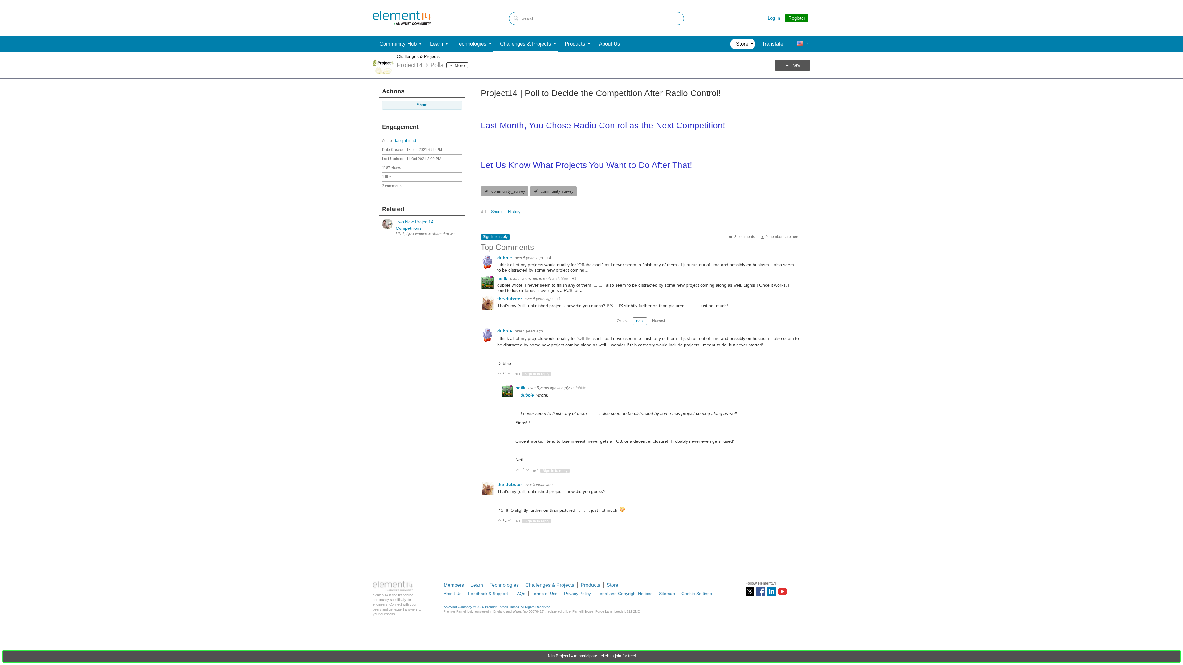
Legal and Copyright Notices (624, 593)
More (460, 65)
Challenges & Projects (418, 56)
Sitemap (667, 593)
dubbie (505, 257)
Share (422, 105)
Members (454, 585)
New (796, 65)
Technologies (504, 585)
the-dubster (510, 298)
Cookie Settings (696, 593)
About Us (452, 593)
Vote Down (509, 374)
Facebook (760, 591)
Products (590, 585)
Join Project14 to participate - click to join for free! (591, 656)
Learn (476, 585)
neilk (503, 278)
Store (612, 585)
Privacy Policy (577, 593)
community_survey (508, 191)
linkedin (771, 591)
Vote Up (499, 374)
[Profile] (800, 44)
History (514, 212)
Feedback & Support (488, 593)
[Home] (402, 18)
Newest (658, 321)
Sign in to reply (495, 237)
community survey (557, 191)
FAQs (519, 593)
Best (640, 321)
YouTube (782, 591)
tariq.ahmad (405, 141)
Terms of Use (545, 593)
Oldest (622, 321)
